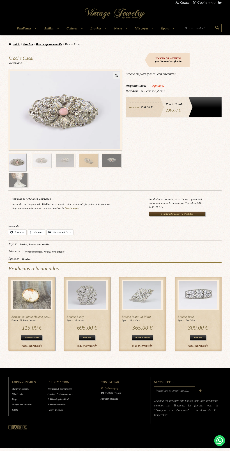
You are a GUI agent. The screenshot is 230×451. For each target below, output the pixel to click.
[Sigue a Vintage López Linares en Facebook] (10, 428)
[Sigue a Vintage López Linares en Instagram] (15, 428)
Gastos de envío (55, 409)
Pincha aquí (71, 207)
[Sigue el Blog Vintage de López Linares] (25, 428)
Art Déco (190, 320)
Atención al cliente (109, 398)
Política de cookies (56, 404)
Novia (118, 28)
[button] (116, 75)
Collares (72, 28)
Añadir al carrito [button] (31, 337)
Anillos (49, 28)
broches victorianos (33, 252)
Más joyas (141, 28)
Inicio (16, 44)
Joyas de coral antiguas (54, 252)
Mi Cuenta (182, 2)
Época (165, 28)
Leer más (87, 337)
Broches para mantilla (49, 44)
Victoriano (26, 259)
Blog (14, 399)
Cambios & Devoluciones (59, 394)
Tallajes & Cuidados (22, 404)
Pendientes (24, 28)
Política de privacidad (57, 399)
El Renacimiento (27, 320)
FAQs (15, 409)
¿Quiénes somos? (20, 388)
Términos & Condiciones (59, 388)
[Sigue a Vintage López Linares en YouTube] (20, 428)
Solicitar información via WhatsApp (177, 214)
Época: (15, 320)
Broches (95, 28)
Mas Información (32, 345)
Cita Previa (17, 394)
